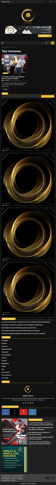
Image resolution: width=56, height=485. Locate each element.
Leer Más (5, 89)
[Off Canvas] (2, 42)
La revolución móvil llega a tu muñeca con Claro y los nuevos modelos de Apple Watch (26, 322)
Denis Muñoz (6, 80)
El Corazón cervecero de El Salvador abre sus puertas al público (15, 64)
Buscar (5, 93)
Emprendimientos (7, 349)
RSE (3, 369)
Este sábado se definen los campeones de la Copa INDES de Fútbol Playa (22, 325)
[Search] (49, 43)
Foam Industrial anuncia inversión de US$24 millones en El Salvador (21, 330)
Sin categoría (5, 372)
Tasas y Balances (6, 375)
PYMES (4, 366)
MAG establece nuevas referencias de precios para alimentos (19, 327)
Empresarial (5, 73)
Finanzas (4, 360)
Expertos (4, 357)
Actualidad (5, 340)
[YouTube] (30, 403)
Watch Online (52, 43)
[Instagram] (26, 403)
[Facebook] (23, 403)
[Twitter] (28, 403)
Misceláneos (5, 363)
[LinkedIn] (33, 403)
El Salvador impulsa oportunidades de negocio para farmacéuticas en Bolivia (23, 333)
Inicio (3, 475)
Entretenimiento (6, 355)
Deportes (4, 343)
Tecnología (5, 378)
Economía (4, 346)
